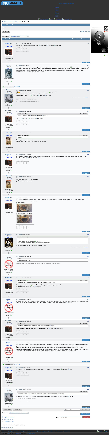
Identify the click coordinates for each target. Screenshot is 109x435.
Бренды (57, 15)
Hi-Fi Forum (5, 21)
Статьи (57, 12)
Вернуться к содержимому (42, 431)
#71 (88, 277)
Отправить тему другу (9, 419)
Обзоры (57, 10)
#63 (88, 90)
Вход (60, 3)
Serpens (8, 89)
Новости (57, 9)
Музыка (57, 13)
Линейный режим (85, 38)
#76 (88, 389)
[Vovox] (12, 428)
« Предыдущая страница (14, 36)
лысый (8, 65)
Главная (57, 7)
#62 (88, 65)
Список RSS (67, 431)
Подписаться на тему (9, 421)
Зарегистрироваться (68, 3)
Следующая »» (17, 409)
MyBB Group (18, 433)
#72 (88, 299)
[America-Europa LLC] (4, 428)
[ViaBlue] (6, 428)
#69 (88, 234)
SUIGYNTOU (8, 43)
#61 (88, 43)
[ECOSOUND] (8, 428)
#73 (88, 321)
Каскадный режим (76, 38)
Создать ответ (85, 413)
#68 (88, 197)
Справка (52, 431)
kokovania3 (8, 234)
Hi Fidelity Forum (31, 433)
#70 (88, 256)
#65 (88, 132)
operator (8, 255)
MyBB (8, 433)
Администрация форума (8, 431)
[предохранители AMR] (2, 428)
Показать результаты (85, 31)
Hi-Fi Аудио (16, 21)
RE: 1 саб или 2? (19, 43)
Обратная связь (30, 431)
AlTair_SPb (8, 132)
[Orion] (106, 55)
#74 (88, 342)
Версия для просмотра (9, 417)
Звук (11, 21)
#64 (88, 111)
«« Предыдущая (7, 409)
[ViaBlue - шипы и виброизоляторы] (10, 428)
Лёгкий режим (59, 431)
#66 (88, 154)
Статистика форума (20, 431)
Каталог (57, 16)
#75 (88, 367)
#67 (88, 176)
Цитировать (85, 62)
